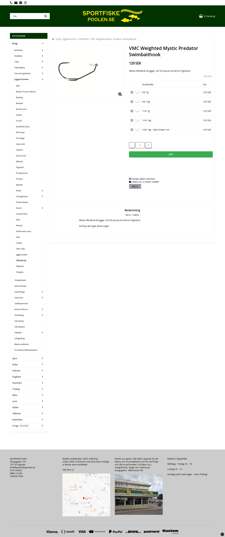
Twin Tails (20, 248)
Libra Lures (21, 155)
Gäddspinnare (21, 303)
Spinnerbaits (20, 286)
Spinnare (19, 297)
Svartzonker (22, 213)
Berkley (19, 97)
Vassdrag (19, 321)
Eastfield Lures (23, 126)
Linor (14, 401)
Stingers (20, 272)
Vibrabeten (20, 326)
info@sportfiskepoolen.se (22, 467)
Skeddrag (19, 315)
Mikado (19, 161)
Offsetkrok (21, 260)
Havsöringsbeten (23, 73)
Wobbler (18, 56)
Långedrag (19, 338)
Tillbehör (20, 266)
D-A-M (19, 120)
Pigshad (20, 167)
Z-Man (19, 243)
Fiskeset (16, 370)
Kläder (15, 407)
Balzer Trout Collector (26, 91)
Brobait (19, 103)
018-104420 (16, 470)
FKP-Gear (20, 132)
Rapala (19, 184)
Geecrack (20, 144)
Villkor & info (16, 473)
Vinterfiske (17, 419)
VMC (18, 219)
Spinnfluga (20, 291)
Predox (19, 179)
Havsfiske (17, 382)
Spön (14, 358)
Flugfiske (16, 376)
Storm (19, 208)
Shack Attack (22, 202)
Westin (19, 225)
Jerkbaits (19, 50)
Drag (14, 43)
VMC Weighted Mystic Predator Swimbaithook (113, 39)
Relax (18, 190)
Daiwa (19, 114)
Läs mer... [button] (208, 76)
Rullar (15, 364)
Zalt (18, 237)
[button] (207, 16)
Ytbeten (18, 332)
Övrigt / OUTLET (20, 425)
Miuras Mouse (21, 309)
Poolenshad (21, 173)
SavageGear (22, 196)
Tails (17, 61)
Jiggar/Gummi (21, 79)
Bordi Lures (21, 109)
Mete (14, 395)
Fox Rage (20, 138)
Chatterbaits (20, 280)
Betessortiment (22, 344)
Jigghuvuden (22, 254)
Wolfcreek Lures (23, 231)
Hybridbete (20, 67)
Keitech (19, 149)
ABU (18, 85)
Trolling (16, 389)
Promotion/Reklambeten (26, 350)
